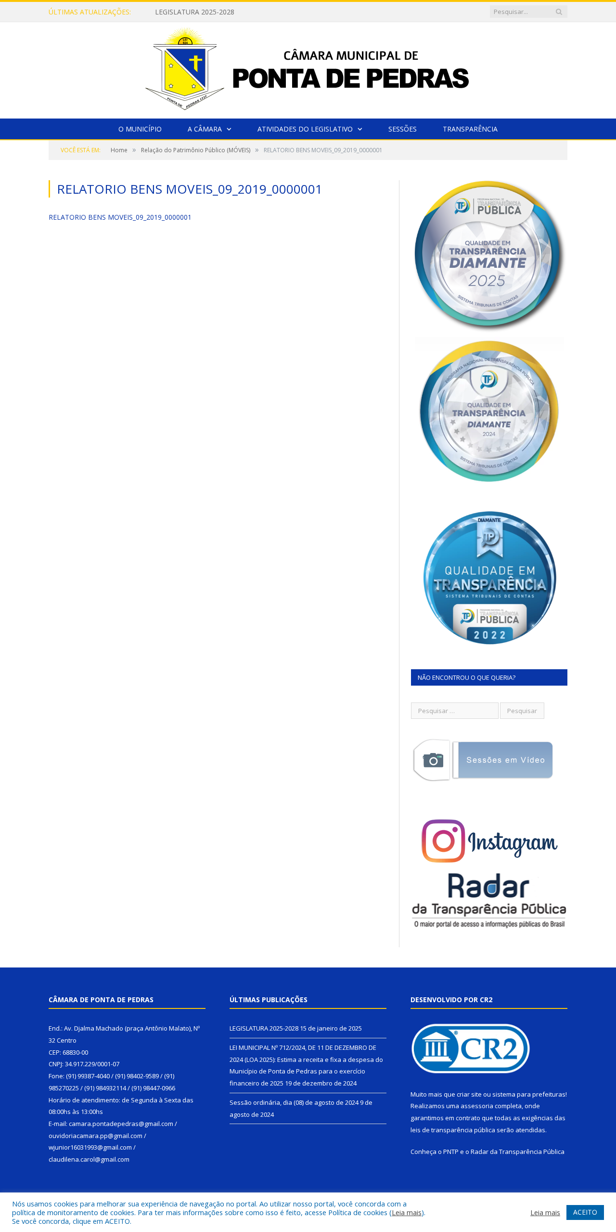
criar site (469, 1094)
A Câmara (205, 128)
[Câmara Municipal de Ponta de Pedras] (308, 68)
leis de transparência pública (453, 1130)
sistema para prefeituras (528, 1094)
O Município (140, 128)
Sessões (402, 128)
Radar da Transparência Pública (518, 1151)
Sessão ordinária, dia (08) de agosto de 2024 (294, 1102)
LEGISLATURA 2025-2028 (264, 1028)
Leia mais (407, 1212)
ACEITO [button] (585, 1212)
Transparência (470, 128)
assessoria (477, 1105)
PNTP (451, 1151)
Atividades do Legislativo (305, 128)
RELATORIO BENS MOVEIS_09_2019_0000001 (120, 217)
